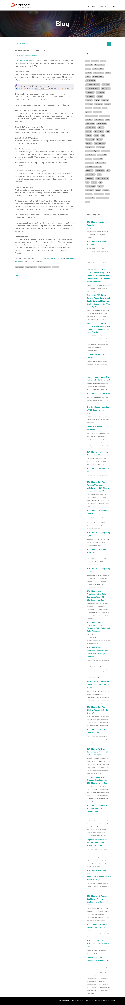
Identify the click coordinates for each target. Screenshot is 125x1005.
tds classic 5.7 (102, 155)
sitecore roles (100, 170)
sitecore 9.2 (89, 147)
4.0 (87, 61)
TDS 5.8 (55, 267)
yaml (87, 202)
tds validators (90, 174)
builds (107, 72)
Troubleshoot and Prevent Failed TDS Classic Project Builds (98, 685)
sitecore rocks (100, 162)
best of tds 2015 (97, 69)
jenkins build (97, 112)
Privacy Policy (64, 1001)
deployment (100, 92)
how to (88, 108)
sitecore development (92, 151)
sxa (108, 170)
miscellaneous (99, 119)
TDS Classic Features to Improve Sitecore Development (97, 808)
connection (106, 84)
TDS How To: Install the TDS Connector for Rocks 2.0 (98, 944)
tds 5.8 (98, 190)
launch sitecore (104, 115)
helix (105, 108)
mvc (107, 119)
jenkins (88, 112)
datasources (89, 92)
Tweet (17, 273)
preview (101, 127)
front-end (105, 100)
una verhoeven (90, 186)
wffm (107, 194)
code (87, 76)
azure (103, 61)
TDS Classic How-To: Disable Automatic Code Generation (97, 710)
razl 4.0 (99, 139)
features (88, 100)
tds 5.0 (94, 182)
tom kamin (89, 190)
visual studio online (102, 198)
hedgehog (97, 108)
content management (92, 88)
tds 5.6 (100, 186)
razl (108, 131)
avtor (87, 69)
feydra (97, 100)
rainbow (88, 131)
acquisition (95, 61)
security (88, 135)
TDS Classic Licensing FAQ (98, 393)
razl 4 (96, 135)
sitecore (88, 143)
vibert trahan (98, 194)
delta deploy (106, 88)
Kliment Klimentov (31, 55)
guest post (99, 104)
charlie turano (98, 72)
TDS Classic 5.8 (21, 61)
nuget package (90, 127)
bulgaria (88, 72)
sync (99, 174)
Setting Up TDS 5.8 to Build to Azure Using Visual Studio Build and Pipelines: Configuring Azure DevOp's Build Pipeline (98, 301)
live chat (88, 119)
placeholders (90, 139)
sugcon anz (89, 162)
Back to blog (21, 43)
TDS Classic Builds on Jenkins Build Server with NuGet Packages (97, 752)
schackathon (100, 147)
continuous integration (92, 84)
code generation (97, 76)
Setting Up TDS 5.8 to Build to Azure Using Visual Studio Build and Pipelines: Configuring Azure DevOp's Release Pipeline (98, 276)
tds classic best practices (93, 166)
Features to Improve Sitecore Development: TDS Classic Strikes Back (97, 780)
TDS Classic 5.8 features (52, 258)
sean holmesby (99, 131)
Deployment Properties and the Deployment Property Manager (97, 842)
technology (89, 178)
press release (90, 123)
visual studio (89, 198)
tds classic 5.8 (98, 159)
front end (89, 104)
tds (87, 182)
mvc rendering (102, 123)
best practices (99, 65)
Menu (113, 7)
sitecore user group (102, 178)
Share (17, 276)
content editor (90, 80)
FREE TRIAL (92, 7)
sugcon (88, 159)
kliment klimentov (91, 115)
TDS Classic (19, 267)
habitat (107, 104)
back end (89, 65)
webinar (106, 190)
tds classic (106, 151)
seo (103, 135)
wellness (88, 194)
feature (100, 96)
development (90, 96)
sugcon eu (89, 170)
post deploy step (100, 143)
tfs (100, 182)
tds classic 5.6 (90, 155)
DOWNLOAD (103, 7)
